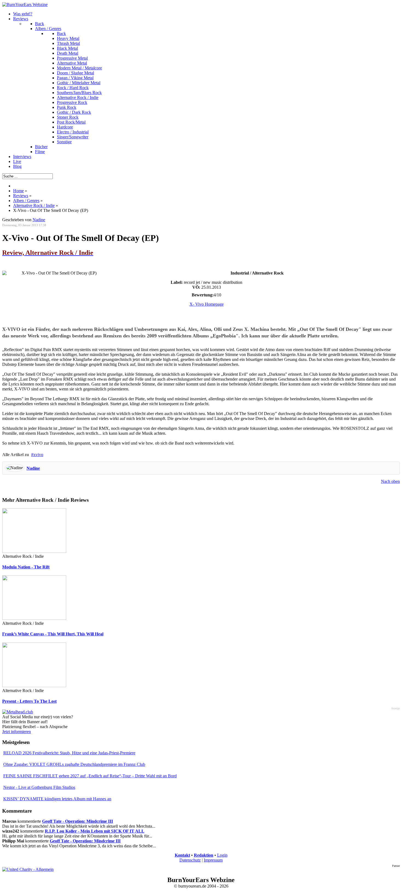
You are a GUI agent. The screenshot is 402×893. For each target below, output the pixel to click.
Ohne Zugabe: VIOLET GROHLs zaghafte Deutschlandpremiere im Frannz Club (74, 764)
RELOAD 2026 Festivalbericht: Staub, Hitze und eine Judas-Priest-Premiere (69, 753)
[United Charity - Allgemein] (28, 869)
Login (222, 855)
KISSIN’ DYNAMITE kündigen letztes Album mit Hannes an (57, 798)
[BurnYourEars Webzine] (25, 4)
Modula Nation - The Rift (25, 567)
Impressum (213, 860)
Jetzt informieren (16, 731)
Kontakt (182, 855)
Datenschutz (190, 860)
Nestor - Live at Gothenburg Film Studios (39, 787)
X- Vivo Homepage (207, 304)
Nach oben (390, 481)
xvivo (38, 454)
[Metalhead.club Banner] (17, 712)
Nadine (33, 468)
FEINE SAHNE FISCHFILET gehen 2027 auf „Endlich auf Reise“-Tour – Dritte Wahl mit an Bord (90, 776)
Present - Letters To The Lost (29, 701)
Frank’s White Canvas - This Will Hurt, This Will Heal (52, 634)
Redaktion (203, 855)
